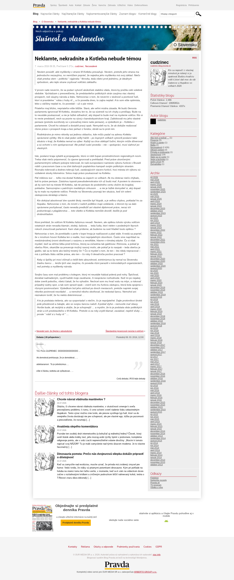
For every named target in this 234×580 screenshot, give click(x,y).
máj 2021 (154, 247)
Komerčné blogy (147, 13)
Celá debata (122, 378)
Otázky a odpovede (103, 546)
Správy (53, 5)
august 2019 (156, 297)
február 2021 (156, 254)
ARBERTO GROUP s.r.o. (145, 572)
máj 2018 (154, 333)
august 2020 (156, 268)
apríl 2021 (155, 249)
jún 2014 (154, 445)
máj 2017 (154, 362)
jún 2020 (154, 273)
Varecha (102, 5)
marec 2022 (156, 232)
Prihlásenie (193, 5)
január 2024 (156, 206)
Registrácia (181, 5)
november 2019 (157, 290)
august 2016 (156, 383)
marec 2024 (156, 204)
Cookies (148, 546)
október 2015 (156, 407)
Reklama (85, 546)
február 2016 (156, 397)
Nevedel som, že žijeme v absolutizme (54, 331)
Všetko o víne (156, 487)
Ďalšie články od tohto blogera (61, 393)
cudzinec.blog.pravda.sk (160, 66)
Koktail (78, 5)
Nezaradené (91, 66)
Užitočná (121, 5)
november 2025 (157, 189)
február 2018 (156, 340)
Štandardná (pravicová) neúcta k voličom (125, 331)
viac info (157, 554)
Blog (35, 14)
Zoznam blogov (127, 13)
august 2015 (156, 412)
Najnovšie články (50, 13)
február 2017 (156, 369)
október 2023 (156, 211)
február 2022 (156, 235)
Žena (94, 5)
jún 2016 (154, 388)
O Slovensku (47, 22)
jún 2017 (154, 359)
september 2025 (158, 192)
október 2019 (156, 292)
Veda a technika (157, 159)
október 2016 (156, 378)
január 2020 (156, 285)
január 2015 (156, 429)
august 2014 (156, 441)
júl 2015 (154, 414)
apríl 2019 (155, 306)
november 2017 (157, 347)
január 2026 (156, 187)
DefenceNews (141, 5)
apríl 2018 (155, 335)
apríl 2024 (155, 201)
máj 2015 (154, 419)
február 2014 (156, 455)
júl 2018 (154, 328)
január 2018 (156, 342)
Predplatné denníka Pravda (76, 523)
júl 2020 (154, 271)
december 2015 (157, 402)
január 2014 (156, 457)
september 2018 (158, 323)
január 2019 (156, 314)
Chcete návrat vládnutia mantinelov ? (81, 399)
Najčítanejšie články (73, 13)
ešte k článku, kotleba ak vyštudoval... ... (54, 371)
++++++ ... (41, 344)
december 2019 (157, 287)
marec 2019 (156, 309)
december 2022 (157, 230)
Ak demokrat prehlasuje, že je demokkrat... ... (57, 357)
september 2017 (158, 352)
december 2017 (157, 345)
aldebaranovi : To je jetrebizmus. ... (52, 364)
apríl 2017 (155, 364)
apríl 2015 (155, 421)
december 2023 (157, 208)
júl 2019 (154, 299)
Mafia (153, 145)
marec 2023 (156, 225)
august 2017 (156, 354)
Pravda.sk (155, 482)
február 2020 (156, 283)
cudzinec (79, 66)
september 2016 (158, 381)
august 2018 (156, 326)
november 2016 (157, 376)
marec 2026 (156, 184)
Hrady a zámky (157, 142)
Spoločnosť (155, 154)
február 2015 (156, 426)
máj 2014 (154, 448)
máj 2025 (154, 196)
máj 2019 (154, 304)
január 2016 (156, 400)
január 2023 (156, 227)
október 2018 (156, 321)
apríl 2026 (155, 182)
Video (130, 5)
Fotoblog (154, 478)
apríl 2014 (155, 450)
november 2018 (157, 318)
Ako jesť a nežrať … (159, 138)
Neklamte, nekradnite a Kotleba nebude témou (79, 22)
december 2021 (157, 239)
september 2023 (158, 213)
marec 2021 (156, 251)
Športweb (62, 5)
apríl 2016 (155, 393)
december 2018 (157, 316)
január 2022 (156, 237)
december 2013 (157, 460)
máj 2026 (154, 180)
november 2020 (157, 261)
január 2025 (156, 199)
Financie (154, 140)
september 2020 (158, 266)
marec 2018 (156, 338)
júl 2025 (154, 194)
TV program (155, 485)
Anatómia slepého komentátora (77, 426)
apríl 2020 (155, 278)
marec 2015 (156, 424)
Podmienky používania (128, 546)
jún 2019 (154, 302)
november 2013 (157, 462)
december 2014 (157, 431)
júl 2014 (154, 443)
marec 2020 (156, 280)
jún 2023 (154, 220)
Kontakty (72, 546)
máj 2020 (154, 275)
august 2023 (156, 215)
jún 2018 (154, 330)
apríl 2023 (155, 223)
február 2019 (156, 311)
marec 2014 (156, 453)
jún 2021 (154, 244)
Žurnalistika (155, 164)
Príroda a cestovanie (160, 152)
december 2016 (157, 374)
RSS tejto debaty (137, 378)
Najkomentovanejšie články (101, 13)
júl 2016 (154, 386)
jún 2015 (154, 417)
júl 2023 (154, 218)
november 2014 (157, 433)
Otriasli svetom (157, 150)
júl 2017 (154, 357)
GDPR (159, 546)
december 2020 (157, 259)
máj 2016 (154, 390)
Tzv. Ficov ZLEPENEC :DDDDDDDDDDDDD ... (58, 351)
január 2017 (156, 371)
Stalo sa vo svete (158, 157)
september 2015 (158, 409)
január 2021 (156, 256)
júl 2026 (154, 177)
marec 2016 (156, 395)
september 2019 (158, 295)
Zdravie (86, 5)
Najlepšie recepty (158, 480)
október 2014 (156, 436)
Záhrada (112, 5)
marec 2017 (156, 366)
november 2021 (157, 242)
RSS (194, 58)
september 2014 (158, 438)
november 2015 (157, 405)
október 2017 (156, 350)
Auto (71, 5)
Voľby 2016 (155, 162)
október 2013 (156, 465)
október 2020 (156, 263)
